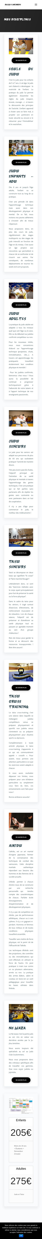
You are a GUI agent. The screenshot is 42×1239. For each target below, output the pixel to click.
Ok (21, 1236)
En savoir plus (21, 60)
